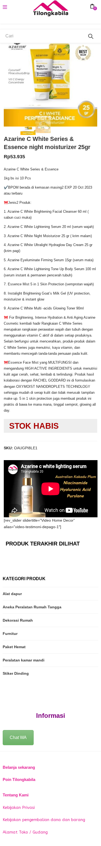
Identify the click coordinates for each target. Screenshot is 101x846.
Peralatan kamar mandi (23, 660)
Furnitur (10, 633)
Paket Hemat (14, 647)
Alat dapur (12, 594)
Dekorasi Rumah (18, 620)
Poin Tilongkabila (19, 779)
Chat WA (18, 737)
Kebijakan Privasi (19, 807)
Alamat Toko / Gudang (25, 832)
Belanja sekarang (19, 767)
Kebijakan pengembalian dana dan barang (44, 819)
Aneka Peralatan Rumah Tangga (32, 607)
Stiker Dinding (16, 673)
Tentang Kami (16, 795)
